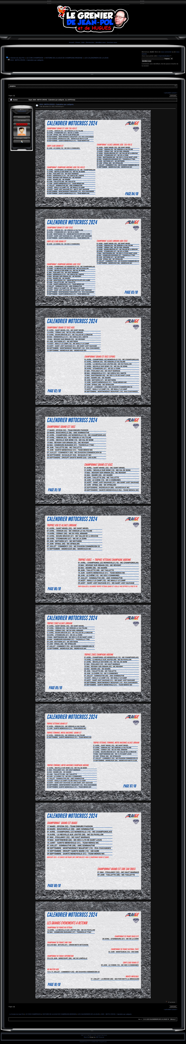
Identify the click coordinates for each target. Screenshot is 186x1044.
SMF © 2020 (92, 1035)
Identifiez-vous (101, 42)
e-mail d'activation (164, 56)
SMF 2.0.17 (84, 1035)
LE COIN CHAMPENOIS (35, 58)
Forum (78, 42)
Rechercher (90, 42)
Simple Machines (102, 1035)
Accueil (71, 42)
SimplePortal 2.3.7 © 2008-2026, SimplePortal (93, 1041)
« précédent (167, 93)
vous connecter (166, 52)
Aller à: (140, 1019)
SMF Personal (100, 1037)
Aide (83, 42)
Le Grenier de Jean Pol (17, 58)
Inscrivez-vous (112, 42)
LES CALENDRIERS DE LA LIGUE (96, 58)
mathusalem (21, 111)
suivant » (174, 93)
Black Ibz (87, 1037)
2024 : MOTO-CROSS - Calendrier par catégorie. (27, 60)
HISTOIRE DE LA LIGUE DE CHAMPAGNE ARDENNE (63, 58)
